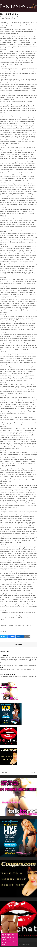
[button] (36, 6)
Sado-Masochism (19, 625)
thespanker (16, 17)
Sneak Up (33, 772)
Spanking (28, 625)
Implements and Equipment (8, 18)
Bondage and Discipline (7, 625)
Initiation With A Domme (7, 674)
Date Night (3, 772)
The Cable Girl (4, 655)
